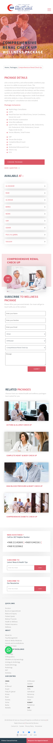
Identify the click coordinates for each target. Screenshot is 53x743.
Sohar (25, 227)
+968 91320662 (15, 546)
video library (23, 735)
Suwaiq (7, 700)
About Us (8, 635)
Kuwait (30, 702)
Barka (25, 207)
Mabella (8, 708)
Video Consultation (9, 740)
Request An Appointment (38, 740)
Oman (7, 681)
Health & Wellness (11, 622)
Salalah (25, 241)
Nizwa (25, 213)
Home (7, 67)
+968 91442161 (33, 542)
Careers (21, 726)
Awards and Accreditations (14, 643)
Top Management (11, 638)
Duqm (7, 689)
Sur (25, 220)
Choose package (15, 162)
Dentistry (8, 673)
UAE (28, 708)
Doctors (8, 608)
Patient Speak (10, 616)
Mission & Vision (11, 646)
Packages (13, 67)
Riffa (29, 689)
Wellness (8, 627)
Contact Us (14, 726)
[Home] (20, 7)
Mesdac (36, 723)
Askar (29, 700)
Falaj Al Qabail (25, 234)
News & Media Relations (13, 641)
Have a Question (11, 168)
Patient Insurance (11, 624)
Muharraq (30, 694)
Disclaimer (38, 726)
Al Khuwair (25, 186)
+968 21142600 (15, 542)
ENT (6, 670)
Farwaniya (31, 705)
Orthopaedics (10, 657)
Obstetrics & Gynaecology (14, 659)
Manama (30, 697)
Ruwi (25, 193)
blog (35, 735)
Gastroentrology (11, 665)
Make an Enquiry (11, 614)
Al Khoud (25, 200)
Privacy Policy (29, 726)
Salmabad (30, 692)
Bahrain (30, 686)
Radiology (9, 667)
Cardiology (9, 654)
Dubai (29, 710)
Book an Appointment (13, 611)
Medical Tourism (11, 619)
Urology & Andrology (12, 662)
